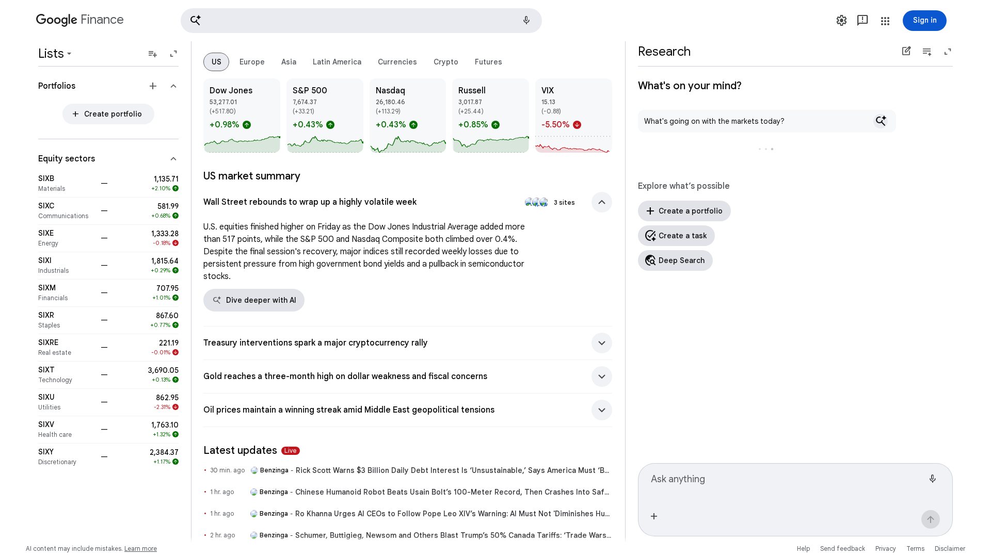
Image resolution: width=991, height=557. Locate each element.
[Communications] (66, 211)
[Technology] (66, 375)
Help (803, 548)
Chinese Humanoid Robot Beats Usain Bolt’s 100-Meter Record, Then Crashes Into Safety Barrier (453, 492)
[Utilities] (66, 402)
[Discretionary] (66, 457)
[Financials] (66, 293)
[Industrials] (66, 265)
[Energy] (66, 238)
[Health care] (66, 429)
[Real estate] (66, 347)
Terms (915, 548)
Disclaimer (950, 548)
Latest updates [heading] (250, 450)
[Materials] (66, 183)
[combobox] (787, 483)
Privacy (885, 548)
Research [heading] (664, 51)
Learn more (140, 548)
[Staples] (66, 320)
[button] (361, 20)
